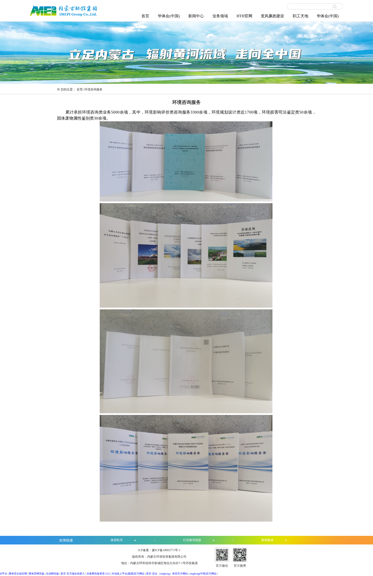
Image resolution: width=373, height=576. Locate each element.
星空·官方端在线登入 (73, 573)
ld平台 (3, 573)
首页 (145, 16)
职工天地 (300, 16)
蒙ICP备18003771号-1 (166, 550)
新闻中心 (196, 16)
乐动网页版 (52, 573)
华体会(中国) (169, 16)
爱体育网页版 (36, 573)
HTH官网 (244, 16)
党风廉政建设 (272, 16)
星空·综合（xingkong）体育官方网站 (167, 573)
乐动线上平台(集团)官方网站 (128, 573)
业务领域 (220, 16)
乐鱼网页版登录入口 (98, 573)
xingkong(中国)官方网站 (203, 573)
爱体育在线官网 (18, 573)
